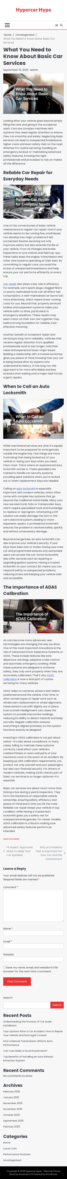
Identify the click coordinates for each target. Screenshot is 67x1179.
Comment (10, 887)
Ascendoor (25, 1174)
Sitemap (48, 1171)
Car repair (9, 284)
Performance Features (17, 1154)
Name (8, 928)
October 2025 (11, 1115)
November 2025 (12, 1109)
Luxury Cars (10, 1148)
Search (7, 998)
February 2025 (11, 1126)
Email (7, 941)
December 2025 (12, 1103)
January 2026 (11, 1097)
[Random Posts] (56, 25)
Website (8, 954)
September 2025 (13, 1120)
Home (7, 1142)
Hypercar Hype (33, 9)
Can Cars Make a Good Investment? (25, 1050)
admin (34, 70)
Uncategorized (11, 839)
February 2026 (11, 1091)
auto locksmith (25, 488)
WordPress (51, 1174)
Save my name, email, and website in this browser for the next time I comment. (30, 969)
